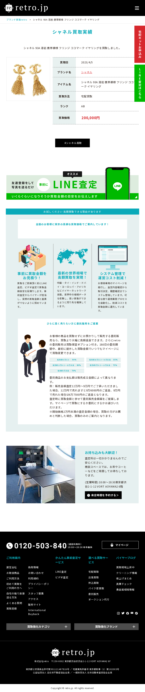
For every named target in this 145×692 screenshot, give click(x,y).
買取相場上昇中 (125, 567)
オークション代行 (98, 599)
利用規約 (33, 578)
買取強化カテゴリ (38, 627)
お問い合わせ (36, 573)
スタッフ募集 (36, 593)
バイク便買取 (96, 588)
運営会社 (11, 567)
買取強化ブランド (106, 627)
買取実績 (11, 608)
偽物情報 (33, 567)
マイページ (122, 545)
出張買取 (93, 577)
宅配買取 (93, 571)
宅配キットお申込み (140, 44)
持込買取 (93, 583)
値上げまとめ (124, 578)
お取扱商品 (12, 573)
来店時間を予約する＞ (105, 495)
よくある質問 (14, 603)
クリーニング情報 (126, 573)
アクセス (33, 599)
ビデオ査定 (61, 577)
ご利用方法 (12, 578)
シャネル (86, 72)
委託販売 (93, 594)
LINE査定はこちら (140, 83)
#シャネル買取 (73, 143)
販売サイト (34, 604)
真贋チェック (124, 584)
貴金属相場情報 (125, 589)
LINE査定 (61, 571)
